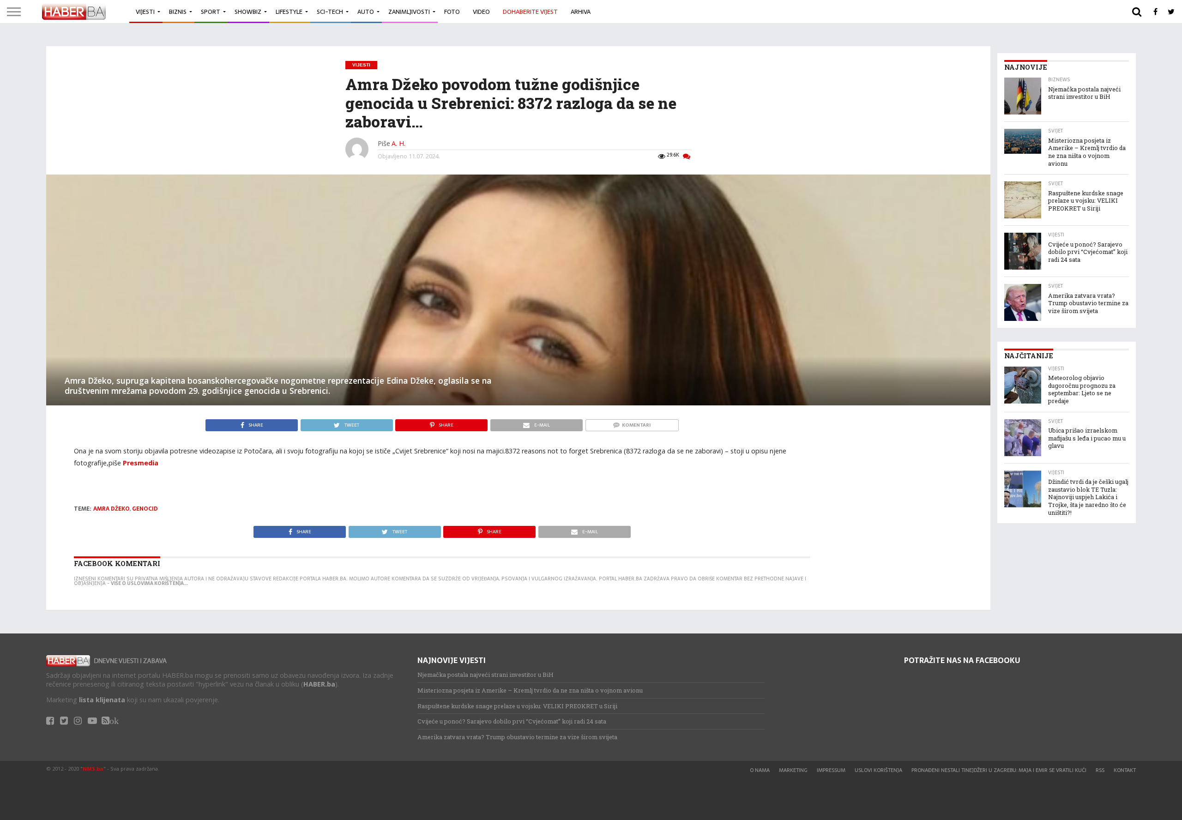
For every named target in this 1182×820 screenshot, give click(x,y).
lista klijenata (102, 699)
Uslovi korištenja (878, 770)
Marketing (793, 770)
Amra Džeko (111, 508)
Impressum (831, 770)
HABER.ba (319, 684)
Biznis (178, 12)
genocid (145, 508)
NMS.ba (93, 768)
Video (481, 12)
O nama (760, 770)
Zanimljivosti (409, 12)
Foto (452, 12)
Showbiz (248, 12)
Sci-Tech (330, 12)
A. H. (398, 143)
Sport (210, 12)
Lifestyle (289, 12)
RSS (1100, 770)
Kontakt (1125, 770)
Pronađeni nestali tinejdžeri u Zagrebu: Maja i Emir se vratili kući (998, 770)
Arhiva (581, 12)
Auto (365, 12)
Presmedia (140, 462)
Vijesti (145, 12)
